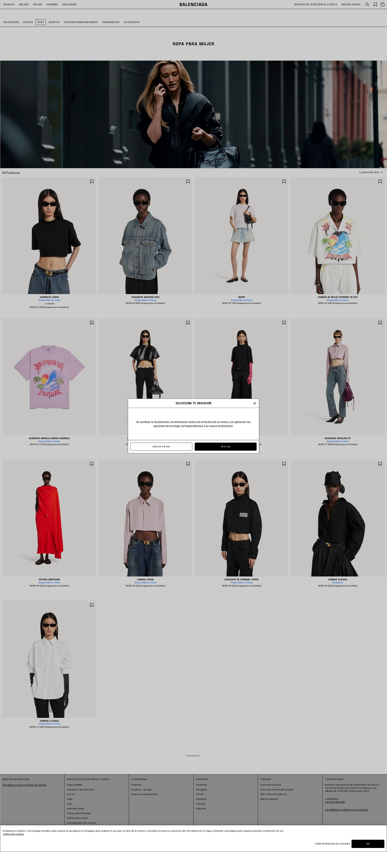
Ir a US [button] (225, 446)
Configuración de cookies (332, 843)
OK (368, 843)
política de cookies (13, 833)
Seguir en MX (161, 446)
